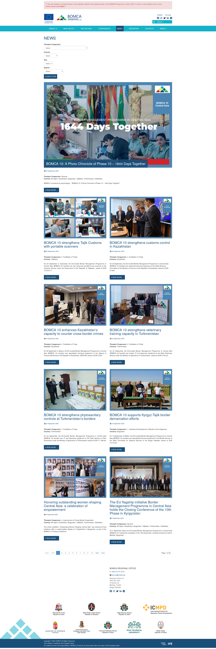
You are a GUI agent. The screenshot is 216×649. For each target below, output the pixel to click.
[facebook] (158, 18)
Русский (168, 15)
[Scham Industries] (170, 643)
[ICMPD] (157, 609)
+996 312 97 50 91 (118, 571)
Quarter (47, 67)
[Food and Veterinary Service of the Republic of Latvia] (108, 627)
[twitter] (164, 18)
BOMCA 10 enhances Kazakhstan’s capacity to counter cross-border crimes (73, 331)
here (62, 6)
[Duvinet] (163, 643)
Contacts (149, 28)
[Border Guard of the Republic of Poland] (161, 627)
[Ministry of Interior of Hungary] (55, 627)
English (159, 15)
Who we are (86, 28)
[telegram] (171, 18)
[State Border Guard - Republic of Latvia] (59, 609)
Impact (163, 28)
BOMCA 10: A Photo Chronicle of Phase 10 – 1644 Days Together (95, 163)
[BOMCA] (65, 18)
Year (45, 60)
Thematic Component (52, 44)
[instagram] (161, 18)
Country (47, 52)
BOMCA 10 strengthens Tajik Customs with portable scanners (73, 244)
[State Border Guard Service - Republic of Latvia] (91, 609)
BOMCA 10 (53, 28)
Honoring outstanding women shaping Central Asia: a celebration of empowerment (72, 506)
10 (92, 553)
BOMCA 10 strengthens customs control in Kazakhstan (140, 244)
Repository (134, 28)
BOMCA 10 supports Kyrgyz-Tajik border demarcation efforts (140, 416)
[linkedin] (168, 18)
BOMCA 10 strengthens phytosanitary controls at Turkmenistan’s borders (72, 416)
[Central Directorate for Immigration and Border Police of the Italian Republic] (81, 627)
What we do (68, 28)
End (103, 553)
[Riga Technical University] (134, 627)
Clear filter (50, 76)
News (119, 28)
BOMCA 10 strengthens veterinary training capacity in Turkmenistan (135, 331)
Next (97, 553)
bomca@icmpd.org (118, 575)
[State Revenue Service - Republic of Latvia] (124, 609)
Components (104, 28)
